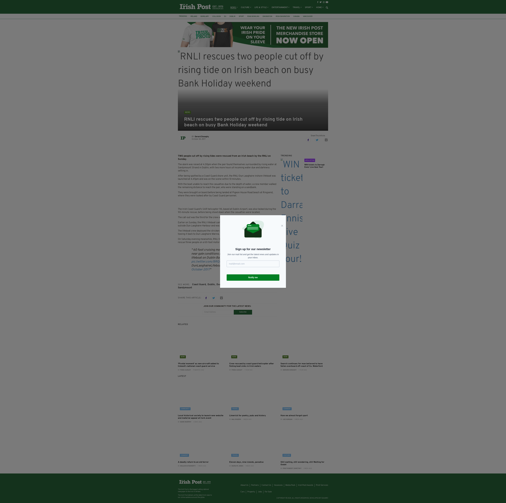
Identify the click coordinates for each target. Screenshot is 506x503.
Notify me (253, 277)
